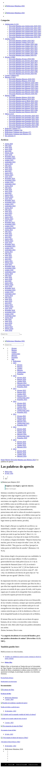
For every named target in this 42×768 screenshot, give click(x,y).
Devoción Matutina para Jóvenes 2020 (23, 62)
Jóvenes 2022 (21, 403)
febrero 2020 (9, 285)
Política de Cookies (33, 764)
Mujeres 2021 (21, 418)
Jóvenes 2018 (21, 451)
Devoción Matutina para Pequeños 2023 (24, 121)
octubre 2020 (9, 270)
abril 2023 (8, 215)
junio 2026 (8, 147)
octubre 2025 (9, 160)
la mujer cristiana (29, 656)
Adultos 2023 (21, 394)
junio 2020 (8, 277)
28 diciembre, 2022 (10, 746)
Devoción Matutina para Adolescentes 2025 (25, 35)
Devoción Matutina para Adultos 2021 (23, 46)
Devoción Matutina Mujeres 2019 (22, 99)
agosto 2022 (9, 230)
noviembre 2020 (10, 268)
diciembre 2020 (10, 266)
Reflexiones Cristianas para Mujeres (18, 134)
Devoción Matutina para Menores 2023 (23, 88)
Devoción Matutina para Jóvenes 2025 (23, 72)
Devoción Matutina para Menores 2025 (23, 92)
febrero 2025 (9, 175)
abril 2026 (8, 151)
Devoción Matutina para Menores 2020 (23, 83)
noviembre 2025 (10, 158)
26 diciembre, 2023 (10, 711)
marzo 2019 (9, 305)
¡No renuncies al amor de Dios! (8, 730)
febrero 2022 (9, 241)
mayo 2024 (8, 191)
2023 (14, 388)
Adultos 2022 (21, 407)
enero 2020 (8, 286)
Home (3, 460)
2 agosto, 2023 (9, 722)
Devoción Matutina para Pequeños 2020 (24, 116)
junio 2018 (8, 321)
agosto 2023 (9, 208)
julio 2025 (8, 166)
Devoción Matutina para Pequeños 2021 (24, 117)
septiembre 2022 (10, 228)
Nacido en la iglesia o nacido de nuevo (10, 707)
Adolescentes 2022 (23, 410)
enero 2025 (8, 177)
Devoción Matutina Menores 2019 (22, 81)
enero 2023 (8, 220)
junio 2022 (8, 233)
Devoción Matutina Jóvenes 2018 (21, 59)
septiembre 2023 (10, 206)
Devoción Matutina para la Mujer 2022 (23, 101)
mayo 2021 (8, 257)
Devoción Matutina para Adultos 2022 (23, 48)
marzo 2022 (9, 239)
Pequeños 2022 (22, 412)
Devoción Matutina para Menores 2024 (23, 90)
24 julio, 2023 (9, 734)
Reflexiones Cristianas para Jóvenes (18, 132)
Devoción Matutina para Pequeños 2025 (24, 125)
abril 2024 (8, 193)
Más (13, 359)
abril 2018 (8, 325)
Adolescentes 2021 (23, 423)
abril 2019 (8, 303)
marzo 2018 (9, 327)
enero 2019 (8, 308)
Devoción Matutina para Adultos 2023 (23, 50)
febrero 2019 (9, 306)
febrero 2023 (9, 219)
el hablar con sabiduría (11, 656)
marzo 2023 (9, 217)
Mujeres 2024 (21, 379)
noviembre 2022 (10, 224)
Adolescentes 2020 (23, 436)
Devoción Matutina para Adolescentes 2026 (24, 37)
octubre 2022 (9, 226)
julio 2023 (8, 209)
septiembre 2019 (10, 294)
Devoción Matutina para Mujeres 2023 (23, 106)
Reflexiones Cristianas (13, 130)
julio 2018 (8, 319)
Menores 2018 (21, 456)
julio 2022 (8, 231)
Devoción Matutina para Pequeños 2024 (24, 123)
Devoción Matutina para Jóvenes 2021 (23, 64)
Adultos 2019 (21, 445)
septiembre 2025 (10, 162)
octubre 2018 (9, 314)
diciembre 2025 (10, 156)
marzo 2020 (9, 283)
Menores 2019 (21, 447)
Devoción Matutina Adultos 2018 (21, 40)
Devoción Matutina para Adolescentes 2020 (25, 26)
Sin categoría (10, 136)
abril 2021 (8, 259)
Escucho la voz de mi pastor (9, 681)
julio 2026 (8, 145)
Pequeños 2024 (22, 387)
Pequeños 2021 (22, 425)
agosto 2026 (9, 144)
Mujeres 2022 (21, 405)
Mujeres (10, 95)
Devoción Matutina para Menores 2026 (23, 94)
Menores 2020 (21, 434)
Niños (9, 114)
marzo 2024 (9, 195)
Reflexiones (17, 361)
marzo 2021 (9, 261)
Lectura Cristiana (12, 75)
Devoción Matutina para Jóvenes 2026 (23, 73)
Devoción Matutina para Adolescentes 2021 (25, 28)
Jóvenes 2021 (21, 416)
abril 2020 (8, 281)
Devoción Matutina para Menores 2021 (23, 84)
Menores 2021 (21, 421)
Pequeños (15, 357)
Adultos (10, 39)
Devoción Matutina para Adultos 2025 (23, 53)
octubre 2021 (9, 248)
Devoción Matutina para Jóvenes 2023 (23, 68)
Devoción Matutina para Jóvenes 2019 (23, 61)
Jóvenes (10, 57)
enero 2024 (8, 198)
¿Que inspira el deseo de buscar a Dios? (10, 741)
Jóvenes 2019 (21, 442)
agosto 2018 (9, 317)
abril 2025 (8, 171)
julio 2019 (8, 297)
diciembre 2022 (10, 222)
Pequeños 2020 (22, 438)
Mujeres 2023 (21, 392)
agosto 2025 (9, 164)
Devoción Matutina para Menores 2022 (23, 86)
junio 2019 (8, 299)
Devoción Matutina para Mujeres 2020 (23, 103)
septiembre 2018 (10, 316)
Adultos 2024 (21, 381)
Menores (10, 77)
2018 (14, 449)
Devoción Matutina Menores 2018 (22, 79)
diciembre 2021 (10, 244)
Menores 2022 (21, 409)
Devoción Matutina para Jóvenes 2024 (23, 70)
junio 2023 (8, 211)
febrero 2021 (9, 263)
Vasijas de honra (7, 677)
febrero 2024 (9, 197)
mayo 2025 (8, 169)
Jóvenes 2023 (21, 390)
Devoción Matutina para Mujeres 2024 (23, 108)
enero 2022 (8, 242)
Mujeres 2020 (21, 431)
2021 (14, 414)
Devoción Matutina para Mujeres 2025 (23, 110)
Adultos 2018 (21, 454)
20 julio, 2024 (9, 473)
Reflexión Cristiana (12, 128)
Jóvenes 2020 (21, 429)
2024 (14, 376)
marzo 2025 (9, 173)
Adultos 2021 (21, 420)
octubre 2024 (9, 182)
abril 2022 (8, 237)
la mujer (20, 656)
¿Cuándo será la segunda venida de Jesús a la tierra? (14, 718)
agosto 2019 (9, 296)
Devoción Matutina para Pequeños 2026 (23, 127)
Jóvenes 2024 (21, 377)
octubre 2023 (9, 204)
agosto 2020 (9, 274)
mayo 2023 (8, 213)
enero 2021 (8, 264)
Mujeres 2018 (21, 452)
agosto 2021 (9, 252)
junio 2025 (8, 167)
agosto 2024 (9, 186)
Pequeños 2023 (22, 399)
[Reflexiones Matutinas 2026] (15, 6)
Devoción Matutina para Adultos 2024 (23, 51)
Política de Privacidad (21, 764)
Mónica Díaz (8, 471)
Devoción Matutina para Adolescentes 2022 (25, 30)
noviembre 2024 (10, 180)
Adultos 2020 (21, 432)
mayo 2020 (8, 279)
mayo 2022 (8, 235)
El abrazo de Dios (6, 693)
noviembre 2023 (10, 202)
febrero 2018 (9, 328)
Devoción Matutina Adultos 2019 (21, 42)
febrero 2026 (9, 153)
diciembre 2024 (10, 178)
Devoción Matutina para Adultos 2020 (23, 44)
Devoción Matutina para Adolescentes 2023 (25, 31)
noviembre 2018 (10, 312)
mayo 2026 (8, 149)
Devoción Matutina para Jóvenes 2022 (23, 66)
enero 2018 (8, 330)
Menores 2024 (21, 383)
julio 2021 (8, 253)
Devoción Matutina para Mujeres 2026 (23, 112)
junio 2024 (8, 189)
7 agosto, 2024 (9, 699)
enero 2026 (8, 155)
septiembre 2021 (10, 250)
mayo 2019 (8, 301)
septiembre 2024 (10, 184)
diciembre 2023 (10, 200)
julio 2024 (8, 188)
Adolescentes (12, 24)
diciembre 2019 (10, 288)
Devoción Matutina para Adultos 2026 (23, 55)
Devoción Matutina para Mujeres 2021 (23, 105)
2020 (14, 427)
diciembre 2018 (10, 310)
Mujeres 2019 (21, 443)
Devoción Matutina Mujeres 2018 (22, 97)
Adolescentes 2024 (23, 385)
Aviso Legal (11, 764)
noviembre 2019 (10, 290)
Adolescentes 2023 (23, 398)
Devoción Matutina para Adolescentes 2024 (25, 33)
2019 (14, 440)
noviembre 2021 (10, 246)
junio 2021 (8, 255)
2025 (14, 363)
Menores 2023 (21, 396)
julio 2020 (8, 275)
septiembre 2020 (10, 272)
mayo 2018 (8, 323)
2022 (14, 401)
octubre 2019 (9, 292)
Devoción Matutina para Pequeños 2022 (24, 119)
